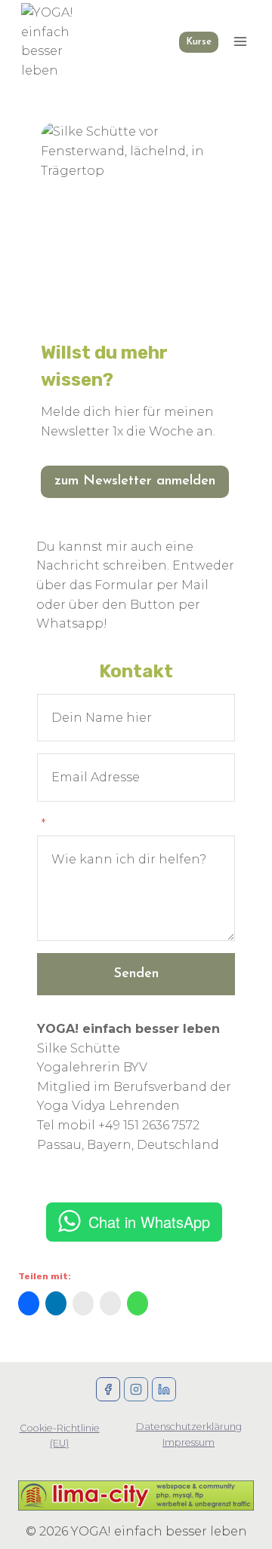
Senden (136, 974)
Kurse (199, 42)
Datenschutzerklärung (189, 1426)
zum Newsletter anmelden (134, 481)
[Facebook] (108, 1389)
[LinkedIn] (164, 1389)
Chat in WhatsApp (149, 1222)
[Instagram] (136, 1389)
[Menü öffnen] (240, 41)
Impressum (188, 1442)
